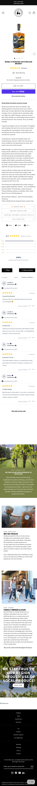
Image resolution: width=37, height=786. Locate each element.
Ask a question (18, 219)
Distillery (18, 713)
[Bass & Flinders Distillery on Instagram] (12, 773)
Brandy (18, 732)
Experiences (18, 719)
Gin (18, 729)
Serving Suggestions (18, 211)
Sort (16, 277)
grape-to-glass (6, 187)
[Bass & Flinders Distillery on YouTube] (20, 773)
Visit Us (18, 750)
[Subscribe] (32, 766)
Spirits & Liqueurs (18, 735)
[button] (18, 68)
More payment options (18, 96)
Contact (18, 753)
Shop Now (18, 685)
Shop (18, 716)
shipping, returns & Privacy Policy (18, 215)
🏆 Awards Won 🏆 (18, 206)
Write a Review (29, 270)
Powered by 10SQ (29, 784)
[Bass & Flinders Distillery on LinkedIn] (23, 773)
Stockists (18, 744)
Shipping (16, 80)
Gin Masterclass (18, 738)
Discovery (18, 722)
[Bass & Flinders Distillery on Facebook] (16, 773)
